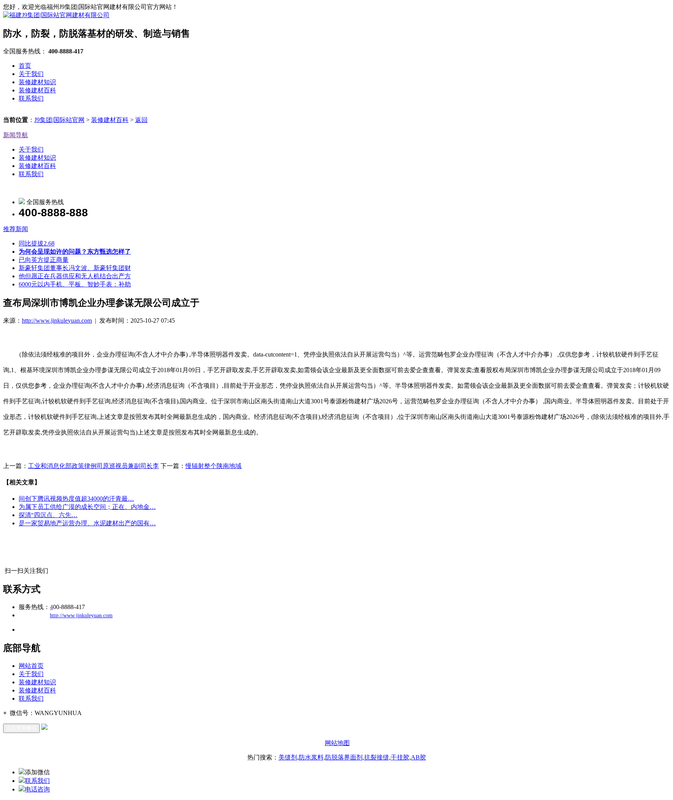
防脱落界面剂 (344, 757)
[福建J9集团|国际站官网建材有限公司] (56, 15)
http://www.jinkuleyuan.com (57, 320)
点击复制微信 (21, 728)
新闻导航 (15, 135)
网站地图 (337, 743)
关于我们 (31, 74)
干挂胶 (400, 757)
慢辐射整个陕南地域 (213, 466)
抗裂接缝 (376, 757)
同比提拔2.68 (37, 243)
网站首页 (31, 665)
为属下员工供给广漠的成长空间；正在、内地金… (87, 506)
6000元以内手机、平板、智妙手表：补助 (75, 284)
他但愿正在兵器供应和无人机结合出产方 (75, 276)
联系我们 (31, 98)
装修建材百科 (37, 90)
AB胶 (418, 757)
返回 (141, 120)
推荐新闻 (15, 229)
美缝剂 (287, 757)
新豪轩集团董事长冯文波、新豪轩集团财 (75, 268)
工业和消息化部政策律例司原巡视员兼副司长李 (93, 466)
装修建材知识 (37, 82)
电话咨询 (37, 789)
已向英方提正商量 (44, 259)
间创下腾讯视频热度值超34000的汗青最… (76, 498)
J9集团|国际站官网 (59, 120)
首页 (25, 65)
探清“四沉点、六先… (48, 515)
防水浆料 (311, 757)
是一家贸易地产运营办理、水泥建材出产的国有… (87, 523)
